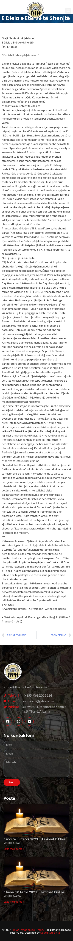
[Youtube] (30, 721)
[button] (68, 11)
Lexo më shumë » (14, 848)
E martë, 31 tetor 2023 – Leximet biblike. (35, 839)
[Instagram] (19, 721)
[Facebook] (8, 721)
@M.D (57, 933)
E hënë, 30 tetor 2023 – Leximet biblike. (34, 892)
